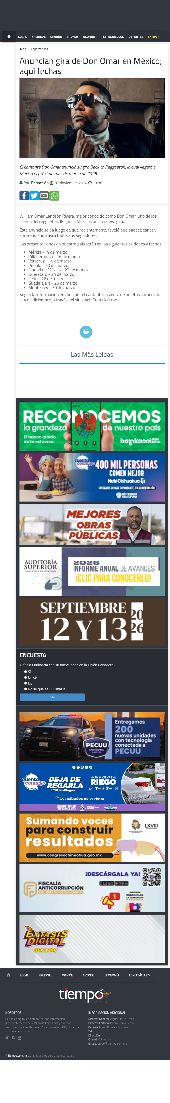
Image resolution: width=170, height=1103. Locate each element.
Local (22, 36)
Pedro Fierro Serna (111, 1023)
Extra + (153, 36)
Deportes (136, 36)
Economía (90, 36)
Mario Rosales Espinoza (108, 1027)
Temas (9, 48)
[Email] (44, 195)
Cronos (73, 36)
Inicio (22, 49)
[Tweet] (34, 195)
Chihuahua (99, 1039)
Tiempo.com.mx (18, 1055)
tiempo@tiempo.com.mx (107, 1044)
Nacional (38, 36)
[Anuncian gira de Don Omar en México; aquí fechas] (24, 195)
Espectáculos (113, 36)
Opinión (56, 36)
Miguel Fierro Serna (111, 1019)
